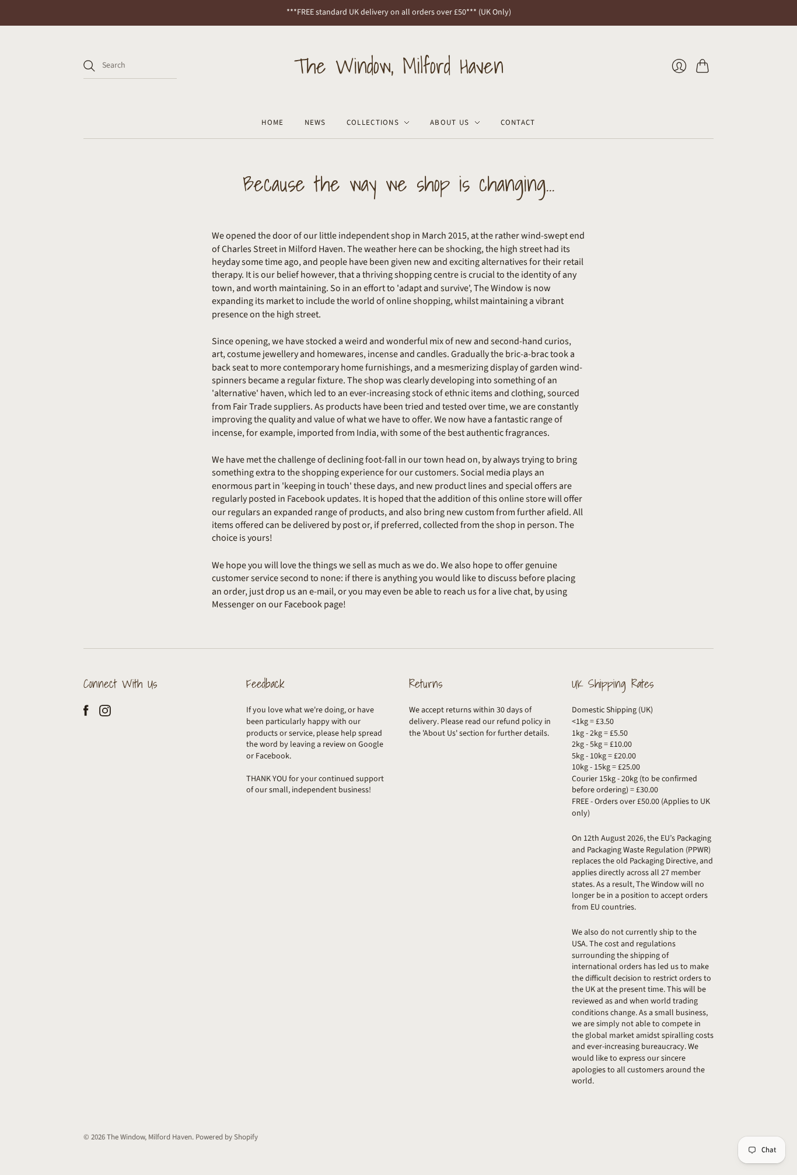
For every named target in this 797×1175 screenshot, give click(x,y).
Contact (518, 122)
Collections (373, 122)
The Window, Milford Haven (399, 66)
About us (449, 122)
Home (272, 122)
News (315, 122)
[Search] (89, 66)
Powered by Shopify (226, 1137)
